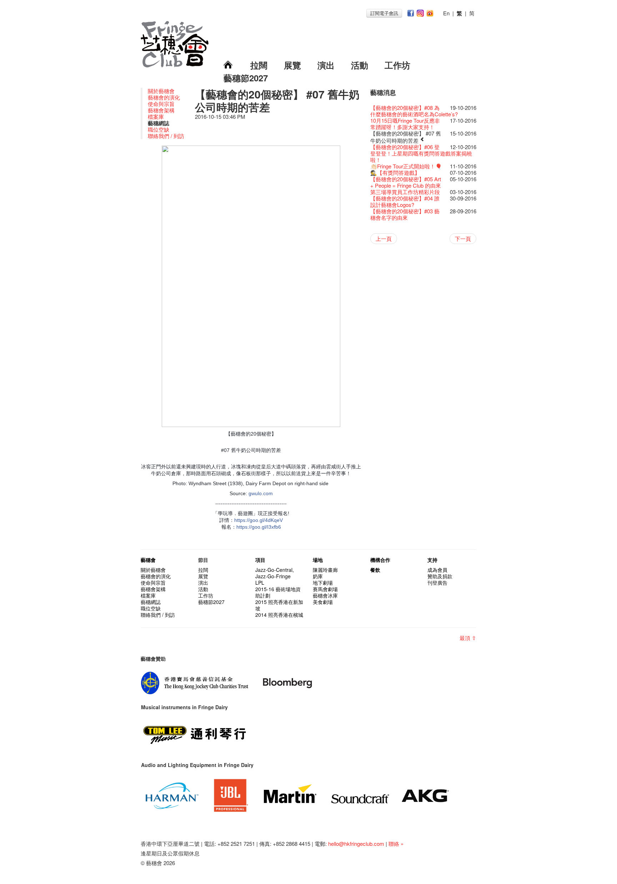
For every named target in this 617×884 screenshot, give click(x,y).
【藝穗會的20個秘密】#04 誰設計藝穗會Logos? (405, 201)
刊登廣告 (437, 582)
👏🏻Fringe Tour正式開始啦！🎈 (406, 166)
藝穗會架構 (161, 110)
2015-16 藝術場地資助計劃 (278, 592)
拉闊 (258, 65)
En (446, 13)
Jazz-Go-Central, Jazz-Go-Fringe (274, 573)
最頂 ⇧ (468, 637)
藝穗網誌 (151, 601)
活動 (359, 65)
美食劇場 (323, 601)
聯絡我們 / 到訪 (166, 135)
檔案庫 (156, 116)
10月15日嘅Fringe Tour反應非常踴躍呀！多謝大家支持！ (405, 124)
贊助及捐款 (439, 576)
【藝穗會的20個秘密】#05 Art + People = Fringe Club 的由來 (405, 182)
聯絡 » (395, 843)
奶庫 (318, 576)
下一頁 (463, 238)
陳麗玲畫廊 (325, 569)
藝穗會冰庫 (325, 595)
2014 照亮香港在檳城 (279, 614)
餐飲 (375, 569)
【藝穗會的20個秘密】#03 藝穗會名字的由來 (405, 214)
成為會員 (437, 569)
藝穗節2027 (246, 78)
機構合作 (380, 559)
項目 (260, 559)
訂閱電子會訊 (384, 13)
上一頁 (384, 238)
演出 (326, 65)
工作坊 (397, 65)
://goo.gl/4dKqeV (264, 520)
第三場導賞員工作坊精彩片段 (405, 191)
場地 (318, 559)
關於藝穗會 (161, 91)
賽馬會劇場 (325, 589)
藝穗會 (148, 559)
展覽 (292, 65)
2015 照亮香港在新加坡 (279, 605)
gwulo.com (261, 493)
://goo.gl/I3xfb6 (264, 527)
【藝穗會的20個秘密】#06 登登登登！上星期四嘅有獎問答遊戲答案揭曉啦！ (421, 153)
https (239, 520)
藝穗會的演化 (164, 97)
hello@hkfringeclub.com (356, 843)
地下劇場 (323, 582)
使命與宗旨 (161, 103)
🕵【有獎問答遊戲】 (395, 172)
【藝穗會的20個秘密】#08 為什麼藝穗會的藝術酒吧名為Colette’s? (414, 111)
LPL (259, 582)
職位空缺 (158, 129)
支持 (432, 559)
